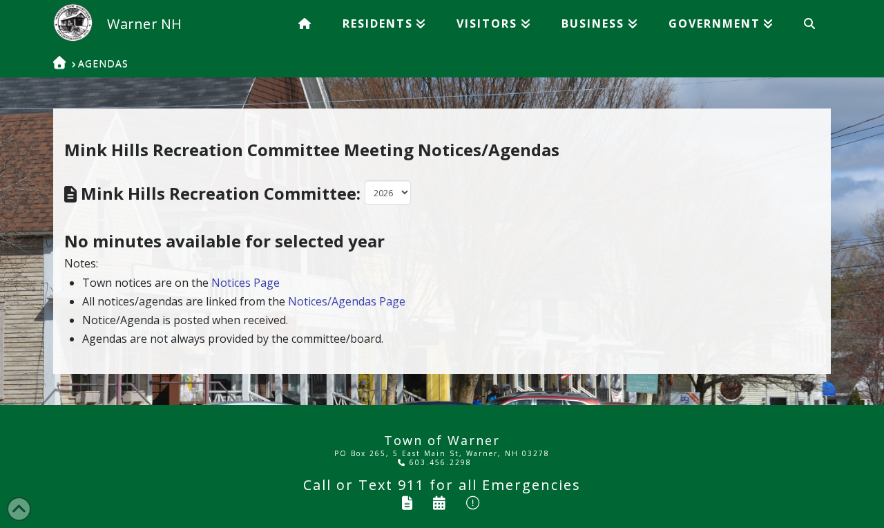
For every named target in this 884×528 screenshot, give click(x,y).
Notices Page (245, 282)
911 (411, 484)
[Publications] (408, 502)
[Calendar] (440, 502)
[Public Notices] (473, 502)
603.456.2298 (439, 462)
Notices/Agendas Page (346, 301)
